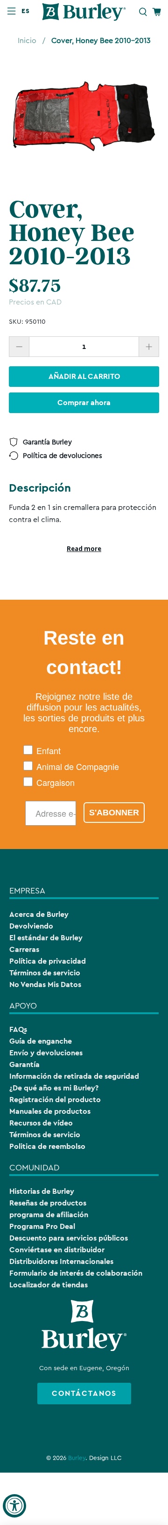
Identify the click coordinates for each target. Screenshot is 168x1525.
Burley (76, 1458)
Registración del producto (55, 1099)
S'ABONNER (114, 812)
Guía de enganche (40, 1041)
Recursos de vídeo (41, 1123)
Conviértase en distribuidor (57, 1250)
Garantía (24, 1064)
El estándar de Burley (46, 938)
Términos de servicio (44, 973)
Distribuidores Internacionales (61, 1261)
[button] (28, 11)
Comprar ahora (84, 402)
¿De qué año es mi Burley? (53, 1088)
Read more (84, 549)
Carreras (24, 949)
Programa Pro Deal (42, 1226)
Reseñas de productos (47, 1203)
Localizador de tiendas (48, 1285)
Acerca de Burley (39, 914)
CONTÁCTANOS (84, 1393)
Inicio (27, 40)
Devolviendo (31, 926)
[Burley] (84, 12)
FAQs (18, 1029)
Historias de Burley (41, 1191)
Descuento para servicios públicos (68, 1238)
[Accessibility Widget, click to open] (14, 1506)
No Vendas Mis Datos (45, 984)
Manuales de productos (50, 1111)
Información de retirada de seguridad (74, 1076)
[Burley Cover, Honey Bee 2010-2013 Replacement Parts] (84, 116)
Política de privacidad (47, 961)
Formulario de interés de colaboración (75, 1273)
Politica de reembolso (47, 1146)
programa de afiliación (48, 1215)
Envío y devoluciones (46, 1053)
